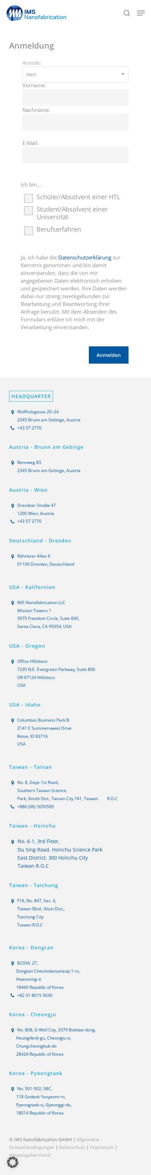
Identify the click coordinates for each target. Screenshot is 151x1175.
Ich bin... (31, 184)
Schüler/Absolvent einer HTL (78, 197)
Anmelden (109, 355)
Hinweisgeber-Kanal (30, 1155)
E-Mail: (30, 142)
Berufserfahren (59, 229)
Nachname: (36, 109)
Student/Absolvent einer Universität (72, 213)
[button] (141, 13)
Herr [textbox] (31, 74)
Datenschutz (72, 1147)
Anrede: (31, 62)
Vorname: (34, 85)
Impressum (102, 1147)
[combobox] (75, 75)
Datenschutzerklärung (84, 257)
